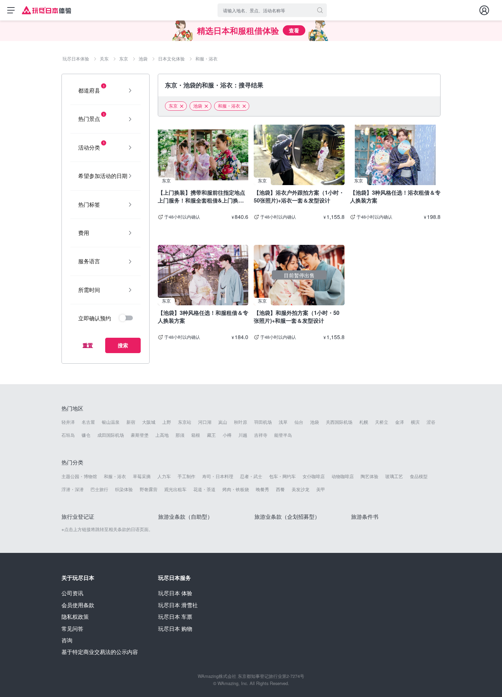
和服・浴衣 (229, 105)
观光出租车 (175, 489)
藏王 (211, 435)
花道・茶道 (204, 489)
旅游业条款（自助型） (185, 516)
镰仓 (86, 435)
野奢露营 (148, 489)
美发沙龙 (300, 489)
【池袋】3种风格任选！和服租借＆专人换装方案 (203, 316)
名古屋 (88, 422)
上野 (166, 422)
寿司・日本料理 (217, 476)
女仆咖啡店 (314, 476)
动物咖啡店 (343, 476)
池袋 (197, 105)
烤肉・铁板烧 (235, 489)
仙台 (298, 422)
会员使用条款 (77, 605)
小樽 (227, 435)
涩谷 (431, 422)
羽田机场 (263, 422)
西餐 (280, 489)
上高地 (162, 435)
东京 (173, 105)
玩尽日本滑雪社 (178, 605)
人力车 (164, 476)
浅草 (283, 422)
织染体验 (124, 489)
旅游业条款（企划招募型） (287, 516)
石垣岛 (68, 435)
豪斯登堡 (140, 435)
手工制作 (186, 476)
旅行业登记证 (77, 516)
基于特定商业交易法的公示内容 (99, 652)
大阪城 (148, 422)
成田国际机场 (110, 435)
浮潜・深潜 (72, 489)
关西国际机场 (339, 422)
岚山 (222, 422)
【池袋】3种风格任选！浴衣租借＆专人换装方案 (395, 196)
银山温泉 (111, 422)
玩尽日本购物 (175, 628)
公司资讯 (72, 593)
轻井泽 (68, 422)
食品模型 (419, 476)
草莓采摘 (142, 476)
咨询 (66, 640)
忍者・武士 (251, 476)
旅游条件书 (364, 516)
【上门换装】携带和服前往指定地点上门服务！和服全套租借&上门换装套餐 (201, 196)
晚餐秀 (262, 489)
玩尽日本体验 (175, 593)
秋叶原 (240, 422)
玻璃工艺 (394, 476)
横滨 (415, 422)
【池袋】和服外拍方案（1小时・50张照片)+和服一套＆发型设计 (296, 316)
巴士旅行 (99, 489)
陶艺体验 (369, 476)
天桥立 (381, 422)
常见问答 (72, 628)
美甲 (320, 489)
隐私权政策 (75, 617)
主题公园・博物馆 (79, 476)
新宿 (130, 422)
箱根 (195, 435)
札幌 (363, 422)
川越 (242, 435)
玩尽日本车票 (175, 617)
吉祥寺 (260, 435)
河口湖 (204, 422)
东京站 (184, 422)
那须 (180, 435)
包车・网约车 (282, 476)
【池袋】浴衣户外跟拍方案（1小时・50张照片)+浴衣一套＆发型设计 (299, 196)
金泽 (399, 422)
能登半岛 (283, 435)
